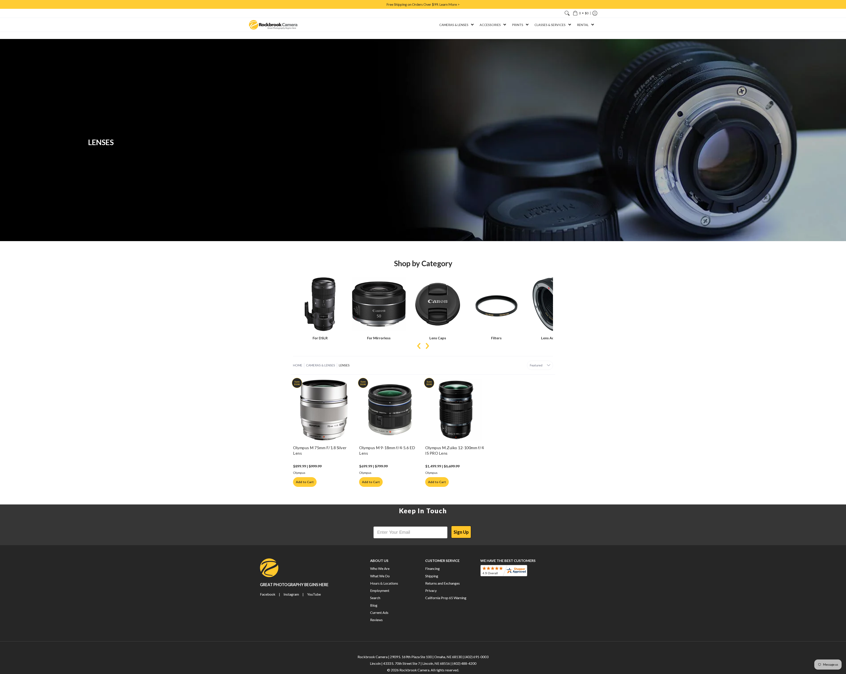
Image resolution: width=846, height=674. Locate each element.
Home (297, 365)
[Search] (567, 13)
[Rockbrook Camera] (273, 25)
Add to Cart (305, 482)
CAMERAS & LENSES (320, 365)
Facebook (267, 594)
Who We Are (380, 568)
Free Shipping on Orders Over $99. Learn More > (423, 4)
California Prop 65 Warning (445, 598)
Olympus (299, 473)
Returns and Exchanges (442, 583)
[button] (580, 13)
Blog (373, 605)
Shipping (431, 576)
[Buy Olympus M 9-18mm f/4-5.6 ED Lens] (390, 410)
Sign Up (461, 532)
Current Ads (379, 612)
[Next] (426, 345)
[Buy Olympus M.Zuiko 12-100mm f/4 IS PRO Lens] (456, 410)
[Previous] (419, 345)
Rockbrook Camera (414, 670)
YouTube (314, 594)
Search (375, 598)
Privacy (431, 590)
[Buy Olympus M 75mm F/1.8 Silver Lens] (324, 410)
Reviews (376, 620)
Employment (379, 590)
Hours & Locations (384, 583)
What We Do (380, 576)
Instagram (291, 594)
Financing (432, 568)
